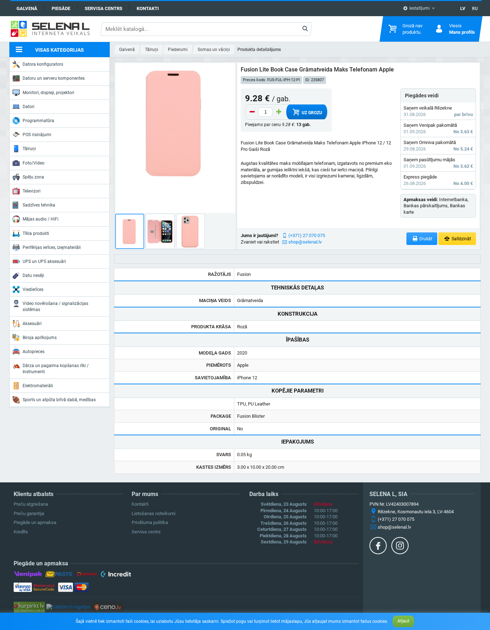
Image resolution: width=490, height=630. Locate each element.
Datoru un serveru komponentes (54, 78)
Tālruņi (29, 148)
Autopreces (33, 351)
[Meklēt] (305, 29)
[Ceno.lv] (107, 607)
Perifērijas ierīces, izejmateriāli (52, 247)
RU (475, 8)
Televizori (32, 191)
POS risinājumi (37, 134)
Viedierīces (33, 289)
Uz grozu (311, 112)
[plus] (279, 112)
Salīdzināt (461, 238)
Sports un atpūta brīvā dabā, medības (59, 399)
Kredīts (21, 531)
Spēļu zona (33, 177)
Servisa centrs (103, 8)
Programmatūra (38, 120)
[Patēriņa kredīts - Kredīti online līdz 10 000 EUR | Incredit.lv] (116, 575)
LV (462, 8)
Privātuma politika (150, 522)
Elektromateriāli (38, 385)
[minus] (252, 112)
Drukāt (425, 238)
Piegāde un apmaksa (35, 522)
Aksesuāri (32, 323)
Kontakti (148, 8)
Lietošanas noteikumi (153, 513)
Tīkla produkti (36, 233)
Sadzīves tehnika (39, 205)
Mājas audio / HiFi (40, 219)
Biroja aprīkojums (40, 337)
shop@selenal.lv (305, 242)
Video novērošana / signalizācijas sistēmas (55, 306)
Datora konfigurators (43, 64)
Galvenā (27, 8)
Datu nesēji (33, 275)
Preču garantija (29, 513)
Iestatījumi (419, 8)
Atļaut (403, 621)
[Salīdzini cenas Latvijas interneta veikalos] (29, 607)
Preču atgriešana (31, 504)
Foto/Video (33, 163)
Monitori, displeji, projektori (48, 92)
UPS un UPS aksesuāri (44, 261)
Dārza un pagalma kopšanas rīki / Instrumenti (56, 368)
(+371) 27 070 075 (306, 235)
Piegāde (61, 8)
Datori (28, 106)
